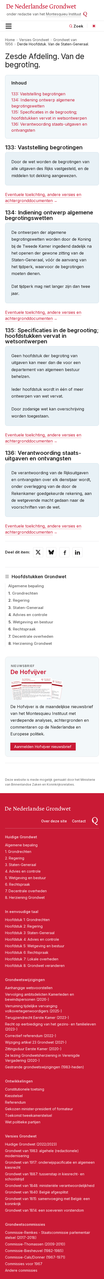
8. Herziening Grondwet (25, 897)
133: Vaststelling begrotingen (38, 93)
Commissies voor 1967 (23, 1264)
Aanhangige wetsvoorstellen (29, 988)
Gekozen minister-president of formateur (39, 1109)
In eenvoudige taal (21, 911)
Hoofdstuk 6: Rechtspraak (26, 952)
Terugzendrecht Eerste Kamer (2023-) (37, 1017)
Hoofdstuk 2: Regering (24, 926)
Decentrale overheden (32, 636)
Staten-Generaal (28, 607)
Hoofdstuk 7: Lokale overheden (31, 959)
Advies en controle (30, 614)
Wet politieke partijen (22, 1122)
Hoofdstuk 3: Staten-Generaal (30, 933)
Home (10, 40)
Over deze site (54, 821)
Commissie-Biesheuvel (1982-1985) (34, 1250)
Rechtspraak (24, 629)
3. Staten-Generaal (20, 865)
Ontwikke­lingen (19, 1081)
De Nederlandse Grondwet (41, 7)
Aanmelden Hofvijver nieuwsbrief (42, 746)
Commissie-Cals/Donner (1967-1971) (35, 1257)
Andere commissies (21, 1270)
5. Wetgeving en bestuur (25, 878)
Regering (21, 600)
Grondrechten (25, 593)
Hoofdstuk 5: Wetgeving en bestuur (34, 946)
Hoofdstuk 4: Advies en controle (32, 939)
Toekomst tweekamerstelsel (28, 1115)
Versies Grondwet (34, 40)
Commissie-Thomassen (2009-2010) (35, 1244)
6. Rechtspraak (17, 884)
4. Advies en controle (23, 871)
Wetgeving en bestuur (33, 622)
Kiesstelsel (14, 1096)
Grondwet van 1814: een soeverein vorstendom (44, 1210)
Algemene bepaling (26, 585)
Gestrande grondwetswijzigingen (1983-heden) (44, 1067)
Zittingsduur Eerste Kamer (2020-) (33, 1049)
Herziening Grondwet (32, 643)
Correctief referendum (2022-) (30, 1036)
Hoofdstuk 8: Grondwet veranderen (35, 965)
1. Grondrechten (18, 851)
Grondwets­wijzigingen (25, 980)
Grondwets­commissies (25, 1224)
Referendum (15, 1102)
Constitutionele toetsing (24, 1089)
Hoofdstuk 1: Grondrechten (27, 919)
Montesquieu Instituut (63, 14)
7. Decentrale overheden (26, 891)
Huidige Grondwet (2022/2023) (31, 1144)
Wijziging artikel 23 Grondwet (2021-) (36, 1042)
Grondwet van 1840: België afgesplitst (36, 1192)
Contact (79, 821)
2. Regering (14, 858)
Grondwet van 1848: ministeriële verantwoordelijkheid (49, 1185)
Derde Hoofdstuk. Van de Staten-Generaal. (53, 44)
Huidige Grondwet (21, 837)
